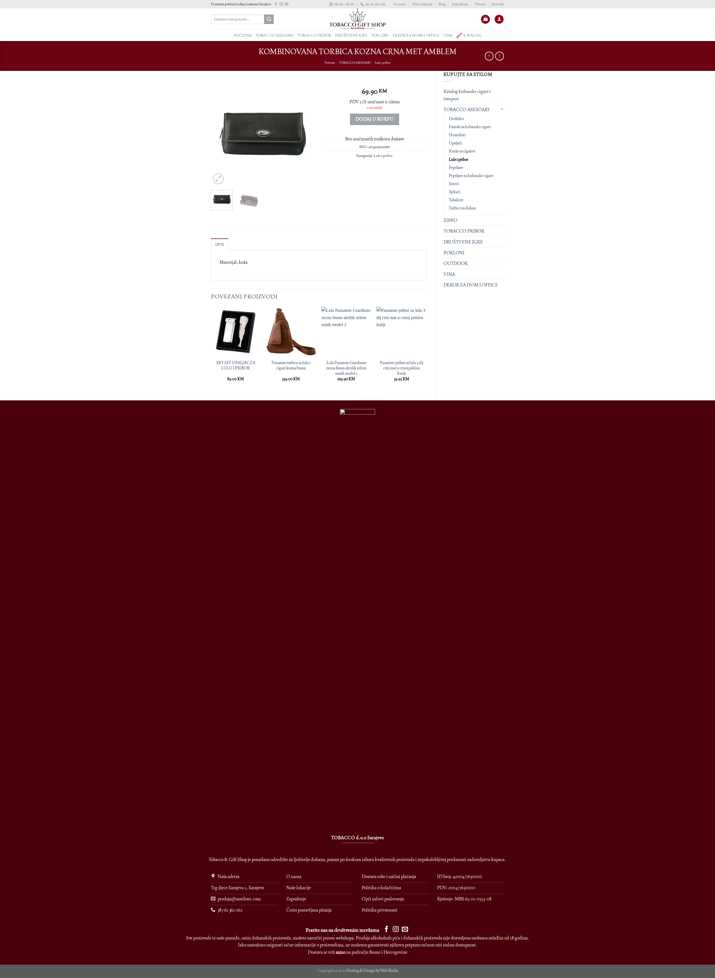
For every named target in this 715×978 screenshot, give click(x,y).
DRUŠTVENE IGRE (351, 35)
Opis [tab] (219, 244)
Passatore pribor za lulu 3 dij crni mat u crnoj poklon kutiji (401, 368)
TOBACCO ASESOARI (275, 35)
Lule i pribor (382, 62)
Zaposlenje (460, 4)
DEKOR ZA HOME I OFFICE (416, 35)
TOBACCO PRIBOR (315, 35)
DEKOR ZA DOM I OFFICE (471, 285)
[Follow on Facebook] (276, 4)
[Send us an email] (286, 4)
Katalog (472, 35)
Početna (330, 62)
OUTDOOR (456, 263)
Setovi (454, 183)
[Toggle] (502, 109)
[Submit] (269, 19)
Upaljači (455, 142)
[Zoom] (218, 178)
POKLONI (380, 35)
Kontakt (498, 4)
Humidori (457, 134)
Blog (441, 4)
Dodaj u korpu (375, 119)
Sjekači (454, 191)
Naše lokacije (422, 4)
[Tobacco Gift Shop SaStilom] (357, 19)
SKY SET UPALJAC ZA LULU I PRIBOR (235, 365)
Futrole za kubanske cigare (470, 126)
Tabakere (456, 199)
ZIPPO (450, 220)
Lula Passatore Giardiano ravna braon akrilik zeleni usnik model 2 (346, 368)
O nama (400, 4)
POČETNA (243, 35)
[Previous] (220, 134)
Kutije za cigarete (462, 151)
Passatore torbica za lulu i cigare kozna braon (291, 365)
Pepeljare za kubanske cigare (471, 175)
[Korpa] (485, 19)
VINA (447, 35)
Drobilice (456, 118)
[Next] (305, 134)
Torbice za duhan (462, 208)
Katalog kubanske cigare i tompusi (467, 95)
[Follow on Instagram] (281, 4)
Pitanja (480, 4)
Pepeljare (456, 167)
